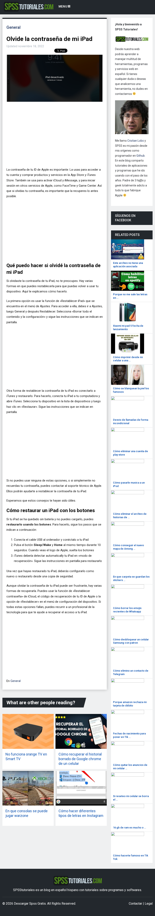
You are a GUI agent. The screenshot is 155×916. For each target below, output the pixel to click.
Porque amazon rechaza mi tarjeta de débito (130, 704)
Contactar (135, 903)
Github (140, 155)
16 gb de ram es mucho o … (129, 827)
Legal (149, 903)
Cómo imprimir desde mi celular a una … (128, 359)
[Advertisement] (53, 136)
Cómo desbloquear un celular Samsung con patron (131, 641)
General (13, 27)
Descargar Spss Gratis (30, 903)
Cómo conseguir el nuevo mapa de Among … (128, 547)
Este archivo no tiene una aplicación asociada (128, 264)
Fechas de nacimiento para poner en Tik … (129, 735)
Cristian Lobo (135, 140)
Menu (63, 6)
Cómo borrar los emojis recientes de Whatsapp (127, 610)
